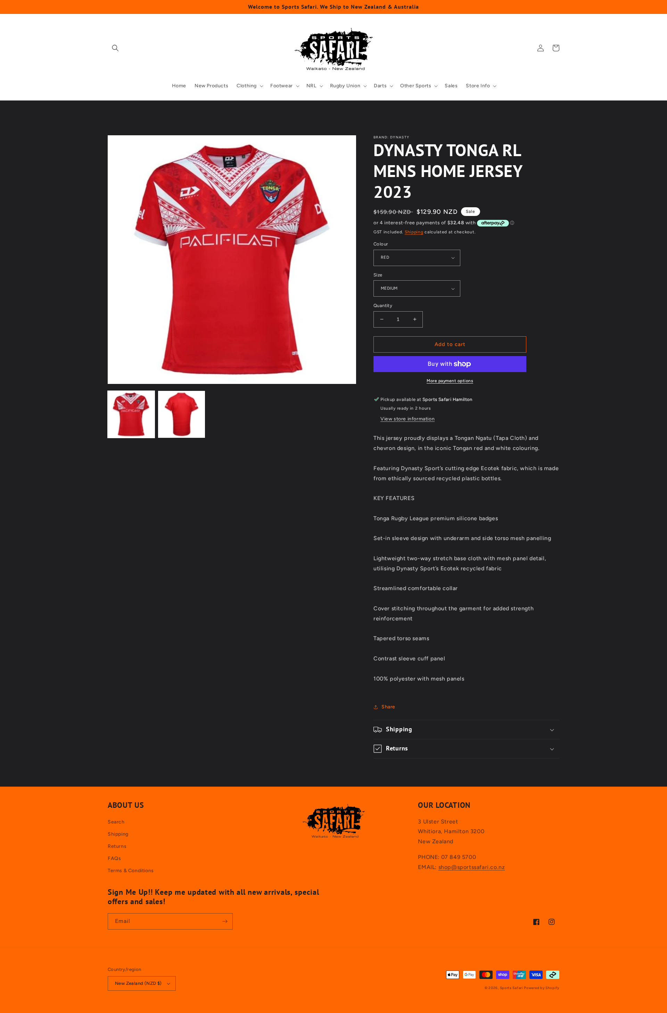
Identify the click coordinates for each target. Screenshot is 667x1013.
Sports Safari (511, 988)
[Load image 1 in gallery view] (131, 414)
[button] (115, 48)
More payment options (450, 380)
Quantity (382, 305)
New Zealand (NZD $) (138, 983)
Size (377, 275)
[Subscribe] (224, 921)
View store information (407, 419)
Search (116, 822)
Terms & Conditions (131, 871)
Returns (117, 846)
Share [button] (388, 707)
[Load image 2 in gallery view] (181, 414)
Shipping (414, 232)
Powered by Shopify (541, 988)
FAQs (114, 858)
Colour (380, 244)
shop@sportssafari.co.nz (471, 867)
